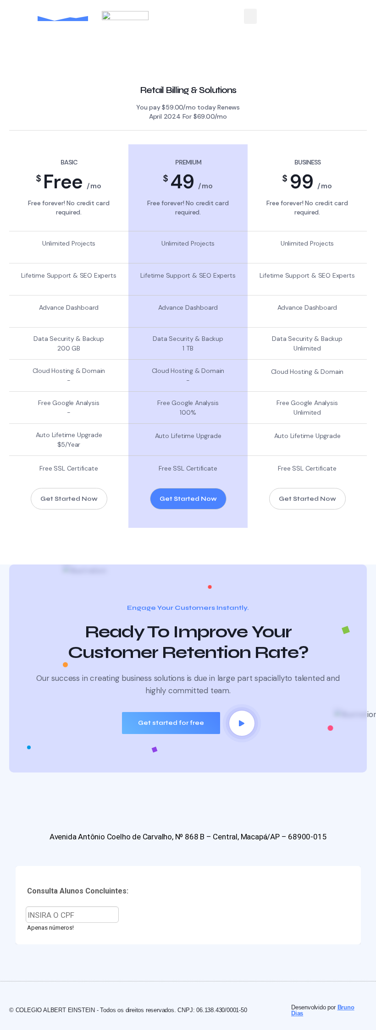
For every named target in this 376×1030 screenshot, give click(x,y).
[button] (250, 16)
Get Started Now (69, 499)
